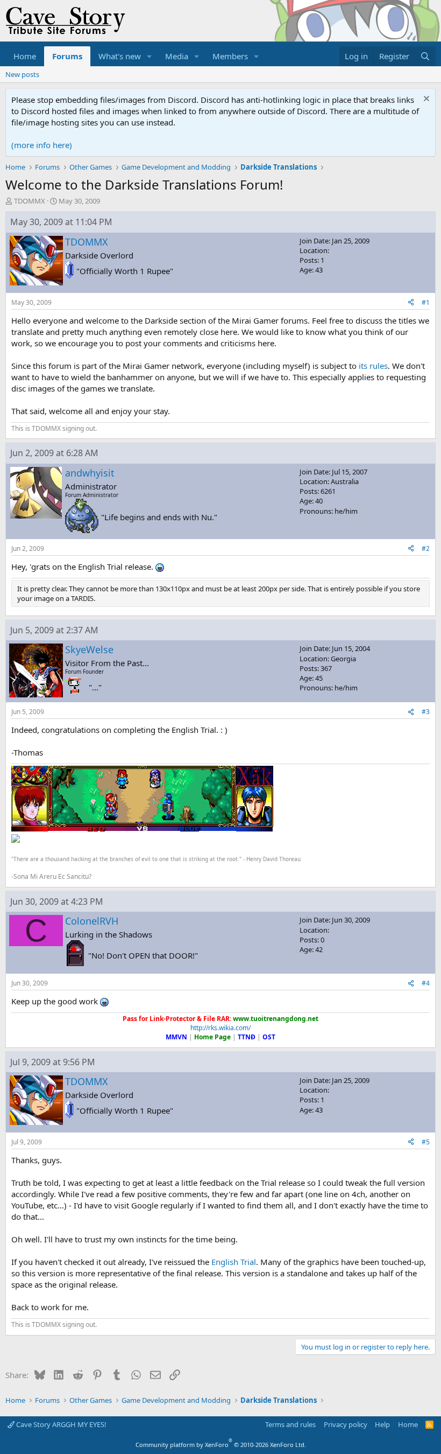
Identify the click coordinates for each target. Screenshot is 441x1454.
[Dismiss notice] (425, 100)
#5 (426, 1142)
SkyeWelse (89, 649)
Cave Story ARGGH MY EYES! (60, 1424)
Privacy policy (345, 1424)
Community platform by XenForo (221, 1445)
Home (24, 56)
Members (230, 56)
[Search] (425, 56)
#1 (426, 302)
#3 (426, 711)
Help (382, 1424)
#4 (426, 983)
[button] (149, 56)
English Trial (233, 1261)
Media (176, 56)
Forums (67, 56)
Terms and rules (290, 1424)
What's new (119, 56)
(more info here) (41, 144)
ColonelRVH (91, 920)
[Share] (411, 303)
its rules (373, 365)
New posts (22, 74)
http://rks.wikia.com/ (220, 1027)
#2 (426, 548)
